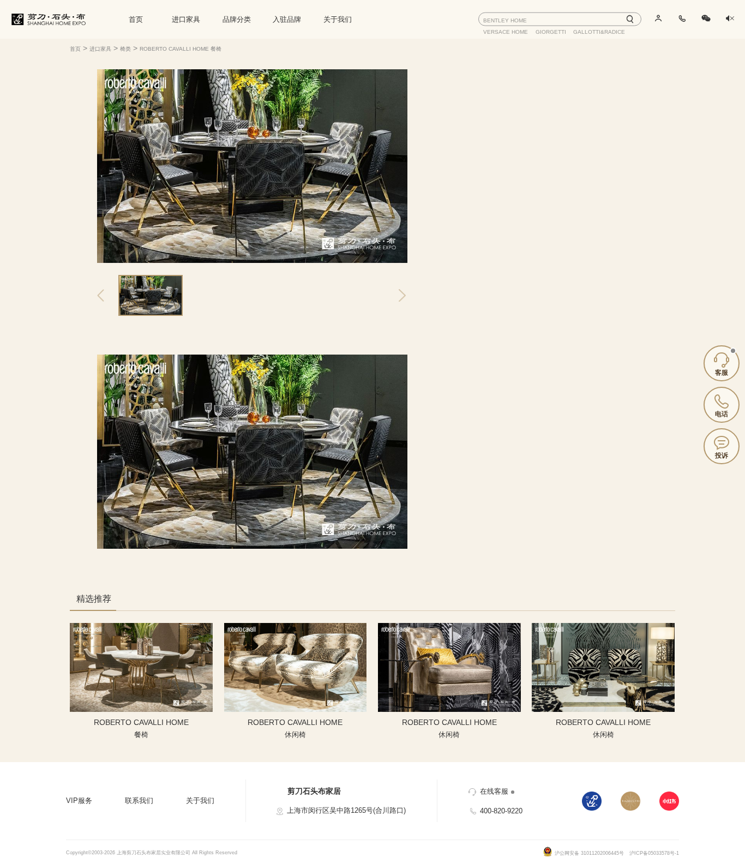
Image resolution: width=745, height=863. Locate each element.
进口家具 (186, 19)
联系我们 (139, 800)
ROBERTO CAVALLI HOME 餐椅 (180, 49)
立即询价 (508, 182)
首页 (136, 19)
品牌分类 (237, 19)
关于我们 (337, 19)
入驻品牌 (287, 19)
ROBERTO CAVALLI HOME (522, 125)
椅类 (125, 49)
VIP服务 (79, 800)
